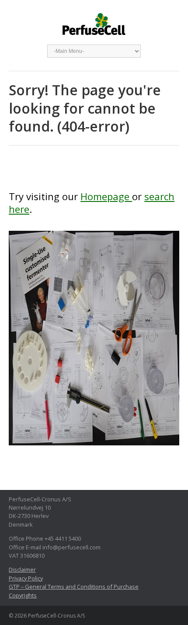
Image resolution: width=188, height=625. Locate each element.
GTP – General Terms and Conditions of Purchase (74, 586)
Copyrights (23, 595)
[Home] (94, 343)
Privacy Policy (26, 578)
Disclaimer (22, 569)
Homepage (106, 196)
